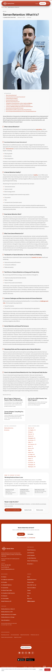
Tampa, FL (30, 458)
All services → (30, 563)
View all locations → (5, 620)
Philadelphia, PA (31, 438)
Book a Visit (21, 534)
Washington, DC (32, 466)
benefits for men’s (37, 257)
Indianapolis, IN (31, 464)
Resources (29, 598)
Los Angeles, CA (32, 430)
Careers (29, 590)
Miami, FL (30, 450)
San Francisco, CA (32, 444)
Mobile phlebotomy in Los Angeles (8, 614)
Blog (6, 7)
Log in (36, 3)
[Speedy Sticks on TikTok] (32, 652)
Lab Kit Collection (31, 555)
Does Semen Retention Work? (12, 100)
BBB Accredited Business (26, 647)
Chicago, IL (30, 432)
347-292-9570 (23, 537)
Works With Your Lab (31, 584)
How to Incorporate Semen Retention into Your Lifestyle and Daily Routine (21, 111)
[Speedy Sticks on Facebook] (29, 652)
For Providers (4, 582)
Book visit (43, 3)
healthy (35, 175)
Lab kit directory (30, 552)
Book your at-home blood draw (13, 509)
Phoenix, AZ (31, 436)
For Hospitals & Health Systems (8, 593)
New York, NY (31, 428)
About (28, 576)
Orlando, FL (30, 460)
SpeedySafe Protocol (31, 579)
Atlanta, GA (30, 452)
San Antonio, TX (31, 440)
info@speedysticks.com (9, 569)
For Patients (3, 576)
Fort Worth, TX (31, 462)
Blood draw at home (5, 634)
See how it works (27, 509)
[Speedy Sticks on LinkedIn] (19, 652)
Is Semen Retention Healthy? (12, 98)
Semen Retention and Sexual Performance (14, 108)
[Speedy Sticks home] (9, 3)
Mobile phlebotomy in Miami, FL (8, 609)
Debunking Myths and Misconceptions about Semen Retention (18, 109)
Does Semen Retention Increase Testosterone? (15, 96)
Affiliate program (31, 601)
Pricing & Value (30, 582)
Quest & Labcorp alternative (6, 637)
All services (6, 430)
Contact (29, 593)
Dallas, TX (30, 442)
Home (2, 7)
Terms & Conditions (31, 587)
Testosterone (9, 148)
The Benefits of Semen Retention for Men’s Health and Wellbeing (19, 103)
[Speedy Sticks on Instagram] (22, 652)
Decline (41, 669)
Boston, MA (31, 448)
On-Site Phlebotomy (31, 558)
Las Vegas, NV (31, 454)
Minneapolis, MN (32, 456)
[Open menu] (48, 3)
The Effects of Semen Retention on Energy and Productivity (18, 104)
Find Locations (30, 534)
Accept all (47, 669)
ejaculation (39, 129)
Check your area (39, 509)
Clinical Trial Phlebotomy (32, 560)
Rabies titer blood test (24, 634)
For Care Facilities (5, 598)
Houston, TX (31, 434)
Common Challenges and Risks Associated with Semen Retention (19, 106)
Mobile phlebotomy (8, 428)
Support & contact (17, 637)
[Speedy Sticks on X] (26, 652)
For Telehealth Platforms (6, 584)
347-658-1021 (32, 537)
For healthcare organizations (7, 579)
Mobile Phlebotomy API (6, 601)
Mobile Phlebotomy (31, 550)
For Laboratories (4, 587)
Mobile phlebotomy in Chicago (7, 617)
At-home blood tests (15, 634)
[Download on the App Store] (21, 659)
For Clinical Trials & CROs (6, 590)
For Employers (4, 595)
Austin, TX (30, 446)
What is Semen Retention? (11, 95)
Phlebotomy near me (35, 634)
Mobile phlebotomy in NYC (7, 611)
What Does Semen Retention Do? (13, 101)
